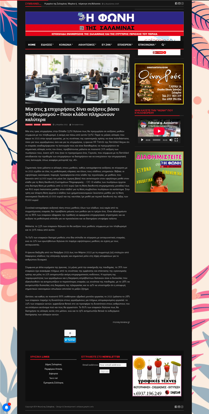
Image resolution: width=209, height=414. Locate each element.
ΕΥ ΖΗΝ (106, 44)
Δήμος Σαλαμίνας (53, 364)
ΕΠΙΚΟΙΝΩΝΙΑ (146, 44)
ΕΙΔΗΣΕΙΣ (46, 44)
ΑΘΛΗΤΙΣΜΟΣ (86, 44)
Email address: (91, 365)
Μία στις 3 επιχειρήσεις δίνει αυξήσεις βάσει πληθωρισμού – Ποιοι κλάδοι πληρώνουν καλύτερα (72, 114)
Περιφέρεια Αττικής (53, 369)
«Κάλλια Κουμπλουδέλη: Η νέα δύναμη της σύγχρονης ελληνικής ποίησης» (79, 3)
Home (31, 44)
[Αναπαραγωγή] (142, 140)
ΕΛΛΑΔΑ (37, 125)
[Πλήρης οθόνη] (176, 140)
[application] (159, 131)
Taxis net (53, 378)
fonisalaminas (77, 125)
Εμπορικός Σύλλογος (53, 382)
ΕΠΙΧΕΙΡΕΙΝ (124, 44)
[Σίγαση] (171, 140)
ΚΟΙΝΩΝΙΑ (65, 44)
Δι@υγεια (53, 373)
